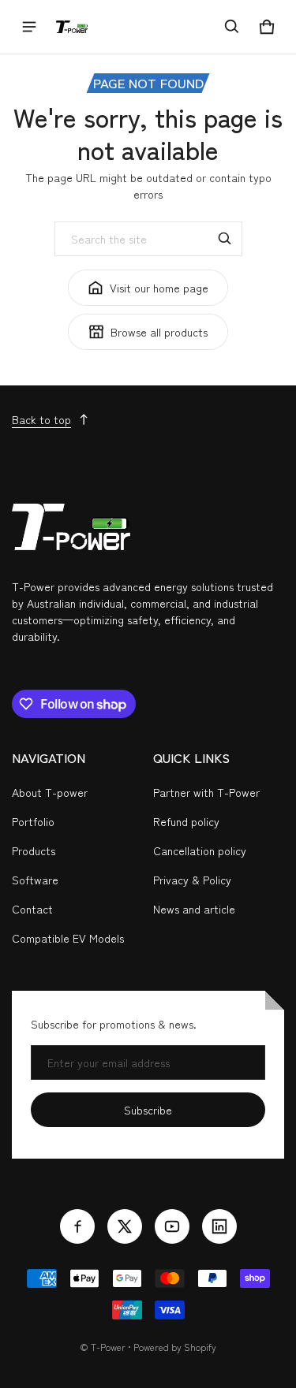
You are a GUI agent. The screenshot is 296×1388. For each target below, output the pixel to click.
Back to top (41, 419)
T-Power (108, 1346)
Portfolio (33, 821)
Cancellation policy (199, 850)
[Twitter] (124, 1226)
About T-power (50, 792)
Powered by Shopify (174, 1346)
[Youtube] (172, 1226)
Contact (32, 909)
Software (35, 880)
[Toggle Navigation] (29, 26)
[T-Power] (72, 26)
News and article (194, 909)
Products (33, 850)
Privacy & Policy (192, 880)
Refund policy (186, 821)
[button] (232, 26)
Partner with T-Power (206, 792)
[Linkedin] (219, 1226)
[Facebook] (77, 1226)
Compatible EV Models (68, 938)
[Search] (225, 238)
